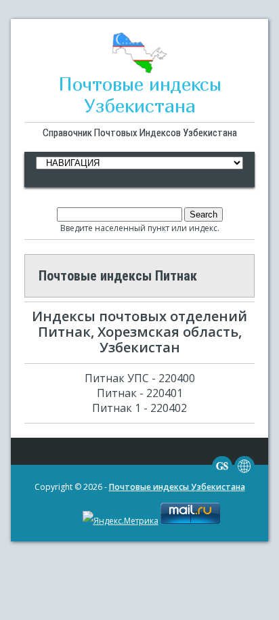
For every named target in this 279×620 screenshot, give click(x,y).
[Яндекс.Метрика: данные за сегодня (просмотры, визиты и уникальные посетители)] (120, 521)
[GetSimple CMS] (222, 473)
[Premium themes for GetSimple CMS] (244, 473)
